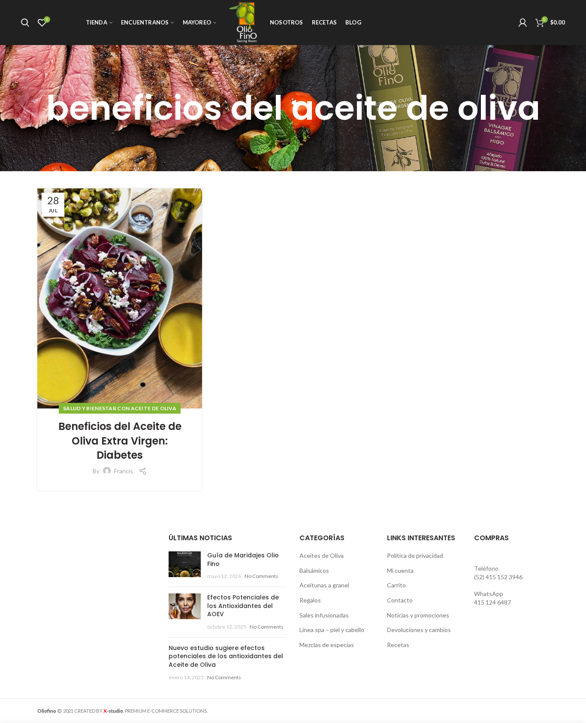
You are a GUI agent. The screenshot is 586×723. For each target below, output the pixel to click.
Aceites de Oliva (321, 555)
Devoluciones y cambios (419, 629)
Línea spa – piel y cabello (331, 629)
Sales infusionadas (324, 615)
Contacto (400, 600)
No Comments (261, 576)
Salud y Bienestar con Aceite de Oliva (119, 408)
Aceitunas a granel (324, 585)
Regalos (310, 600)
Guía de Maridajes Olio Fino (243, 559)
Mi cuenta (400, 570)
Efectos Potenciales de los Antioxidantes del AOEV (243, 605)
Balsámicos (314, 570)
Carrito (396, 585)
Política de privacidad (415, 555)
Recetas (398, 644)
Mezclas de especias (326, 644)
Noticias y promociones (418, 615)
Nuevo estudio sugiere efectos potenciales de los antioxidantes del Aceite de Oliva (226, 656)
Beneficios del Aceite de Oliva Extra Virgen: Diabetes (119, 440)
